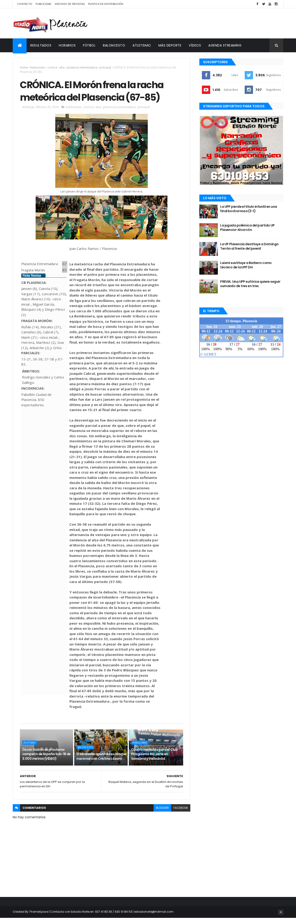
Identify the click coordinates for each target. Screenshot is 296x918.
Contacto (24, 4)
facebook (180, 808)
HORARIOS (67, 45)
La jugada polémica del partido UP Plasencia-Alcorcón (247, 227)
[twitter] (263, 4)
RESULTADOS (40, 45)
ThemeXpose (38, 912)
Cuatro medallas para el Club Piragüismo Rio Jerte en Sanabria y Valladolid (154, 754)
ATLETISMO (142, 45)
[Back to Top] (280, 912)
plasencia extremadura (82, 67)
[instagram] (276, 4)
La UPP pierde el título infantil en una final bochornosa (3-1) (248, 209)
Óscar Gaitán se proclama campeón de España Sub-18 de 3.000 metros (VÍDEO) (46, 754)
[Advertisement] (199, 23)
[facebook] (257, 4)
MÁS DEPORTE (170, 45)
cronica (52, 67)
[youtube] (269, 4)
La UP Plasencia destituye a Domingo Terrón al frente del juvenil (249, 246)
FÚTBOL (89, 45)
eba (62, 67)
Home (24, 67)
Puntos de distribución (105, 4)
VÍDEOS (195, 45)
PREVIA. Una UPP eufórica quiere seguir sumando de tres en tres (250, 283)
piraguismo (139, 742)
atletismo (29, 742)
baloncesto (37, 67)
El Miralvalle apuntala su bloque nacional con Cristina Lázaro (101, 756)
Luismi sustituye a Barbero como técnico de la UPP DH (246, 265)
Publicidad (43, 4)
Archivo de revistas (70, 4)
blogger (162, 808)
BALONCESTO (114, 45)
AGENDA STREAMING (224, 45)
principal (105, 67)
